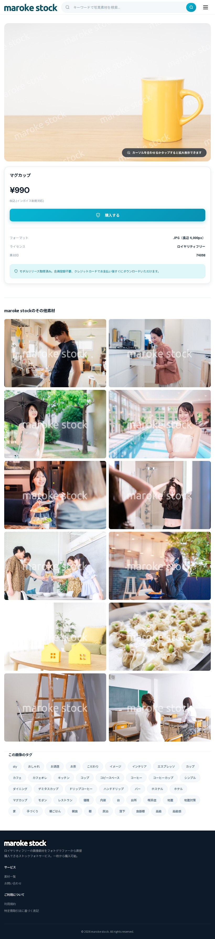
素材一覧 (10, 876)
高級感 (177, 811)
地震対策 (190, 800)
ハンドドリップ (114, 789)
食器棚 (140, 811)
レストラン (65, 800)
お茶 (73, 766)
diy (15, 766)
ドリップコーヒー (81, 789)
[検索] (191, 7)
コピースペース (110, 778)
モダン (42, 800)
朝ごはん (55, 811)
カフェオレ (40, 778)
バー (138, 789)
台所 (134, 800)
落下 (122, 811)
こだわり (93, 766)
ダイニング (20, 789)
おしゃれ (34, 766)
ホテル (178, 789)
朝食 (75, 811)
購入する (112, 215)
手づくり (32, 811)
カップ (190, 766)
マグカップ (20, 800)
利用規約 (10, 904)
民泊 (105, 811)
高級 (159, 811)
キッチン (63, 778)
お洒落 (55, 766)
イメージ (115, 766)
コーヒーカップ (163, 778)
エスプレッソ (166, 766)
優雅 (86, 800)
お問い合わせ (13, 883)
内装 (103, 800)
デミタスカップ (48, 789)
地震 (170, 800)
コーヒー (136, 778)
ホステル (157, 789)
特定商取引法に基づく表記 (21, 910)
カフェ (17, 778)
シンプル (190, 778)
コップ (84, 778)
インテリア (139, 766)
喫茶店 (152, 800)
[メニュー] (205, 7)
